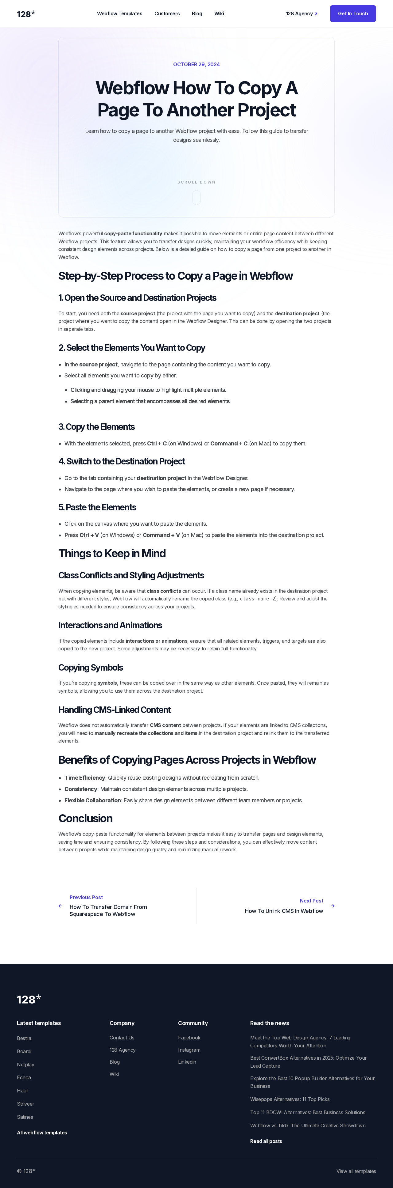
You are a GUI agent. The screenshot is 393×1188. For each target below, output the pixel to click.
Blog (114, 1062)
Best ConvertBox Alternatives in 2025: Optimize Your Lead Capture (308, 1062)
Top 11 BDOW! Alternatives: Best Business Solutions (307, 1112)
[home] (26, 14)
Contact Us (122, 1038)
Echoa (24, 1077)
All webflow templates (42, 1132)
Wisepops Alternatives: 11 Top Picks (289, 1099)
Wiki (114, 1074)
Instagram (189, 1050)
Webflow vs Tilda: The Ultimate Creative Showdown (307, 1125)
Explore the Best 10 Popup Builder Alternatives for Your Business (312, 1082)
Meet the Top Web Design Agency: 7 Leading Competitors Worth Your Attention (300, 1042)
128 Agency (123, 1050)
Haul (22, 1091)
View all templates (356, 1171)
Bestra (24, 1038)
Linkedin (187, 1062)
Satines (25, 1117)
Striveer (25, 1104)
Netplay (25, 1064)
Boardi (24, 1051)
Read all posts (266, 1141)
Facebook (189, 1038)
